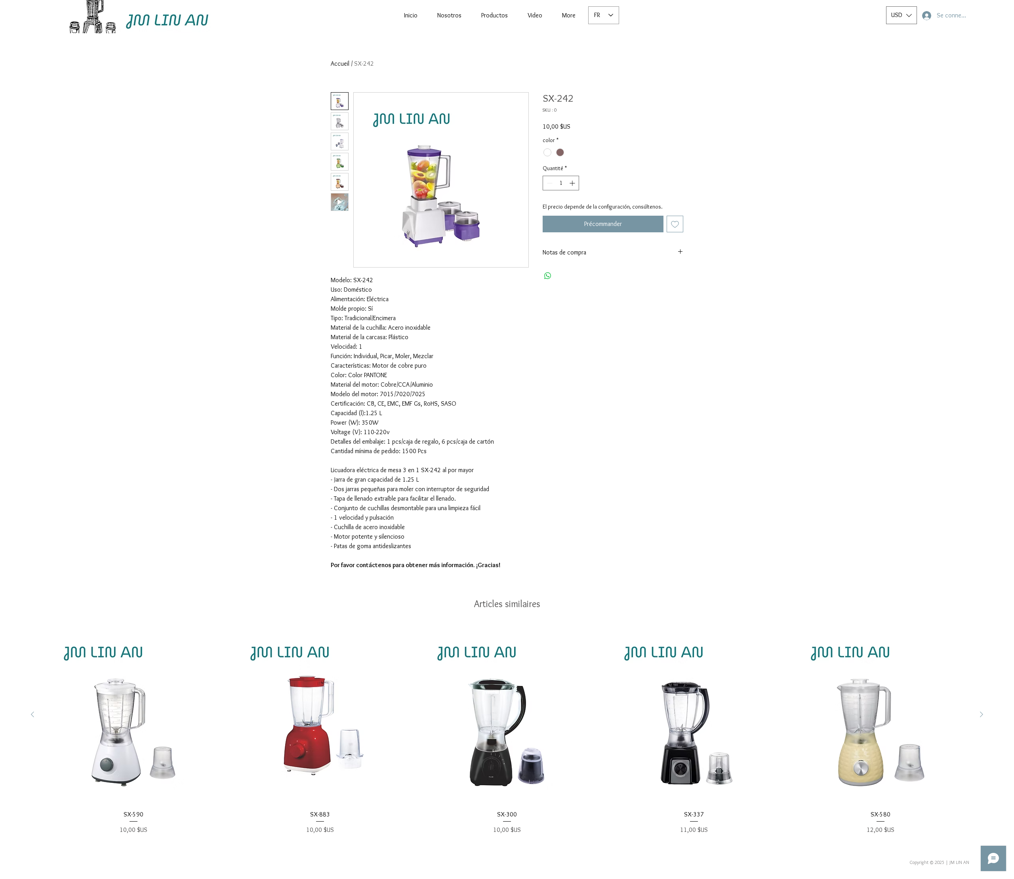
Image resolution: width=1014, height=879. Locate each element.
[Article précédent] (32, 714)
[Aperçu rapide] (133, 714)
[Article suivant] (981, 714)
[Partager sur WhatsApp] (548, 276)
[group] (507, 730)
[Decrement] (549, 183)
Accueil (340, 63)
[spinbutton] (561, 183)
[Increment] (573, 183)
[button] (901, 15)
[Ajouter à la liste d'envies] (675, 224)
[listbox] (901, 15)
